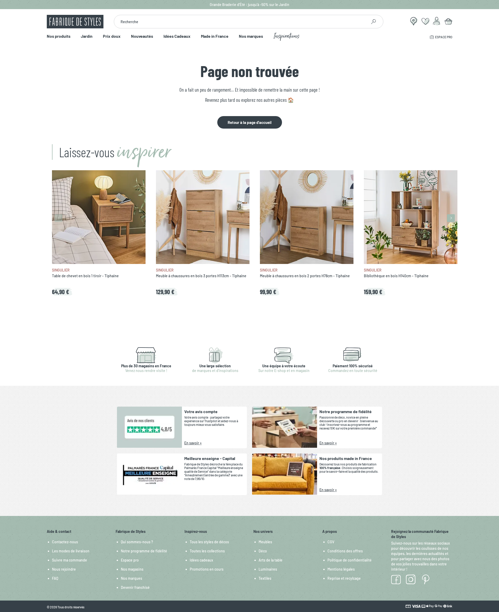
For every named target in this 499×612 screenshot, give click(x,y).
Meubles (265, 542)
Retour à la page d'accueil (250, 122)
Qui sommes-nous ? (137, 542)
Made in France (214, 36)
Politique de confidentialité (349, 560)
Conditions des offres (345, 551)
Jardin (87, 36)
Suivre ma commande (69, 560)
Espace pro (130, 560)
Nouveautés (142, 36)
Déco (263, 551)
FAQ (55, 578)
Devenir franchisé (135, 587)
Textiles (265, 578)
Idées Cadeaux (177, 36)
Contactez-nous (65, 542)
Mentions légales (341, 569)
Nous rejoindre (64, 569)
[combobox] (240, 21)
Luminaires (268, 569)
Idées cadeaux (201, 560)
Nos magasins (132, 569)
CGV (330, 542)
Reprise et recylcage (344, 578)
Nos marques (251, 36)
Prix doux (112, 36)
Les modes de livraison (70, 551)
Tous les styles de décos (209, 542)
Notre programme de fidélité (144, 551)
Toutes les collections (207, 551)
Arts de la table (271, 560)
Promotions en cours (207, 569)
